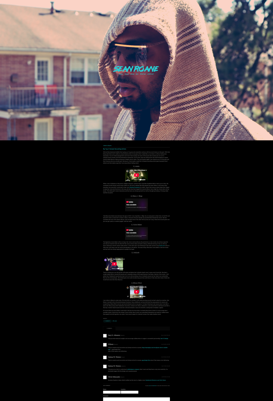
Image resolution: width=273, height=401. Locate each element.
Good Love (162, 245)
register (154, 385)
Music (127, 74)
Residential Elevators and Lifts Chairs (156, 380)
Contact (150, 74)
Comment (105, 396)
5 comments (107, 321)
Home (121, 74)
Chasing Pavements (134, 187)
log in (150, 385)
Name (104, 389)
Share (115, 321)
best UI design (164, 338)
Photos (143, 74)
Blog (132, 74)
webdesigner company (133, 369)
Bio (137, 74)
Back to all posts (107, 145)
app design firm (146, 360)
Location (123, 389)
